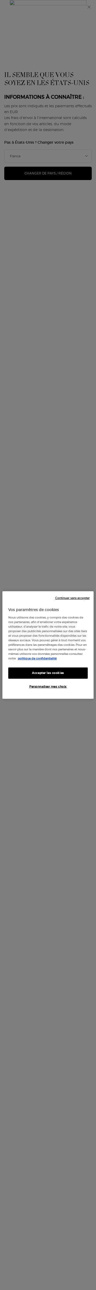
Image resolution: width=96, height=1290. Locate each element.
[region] (48, 645)
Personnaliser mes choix (48, 686)
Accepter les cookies (48, 673)
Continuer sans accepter (72, 598)
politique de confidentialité (37, 658)
